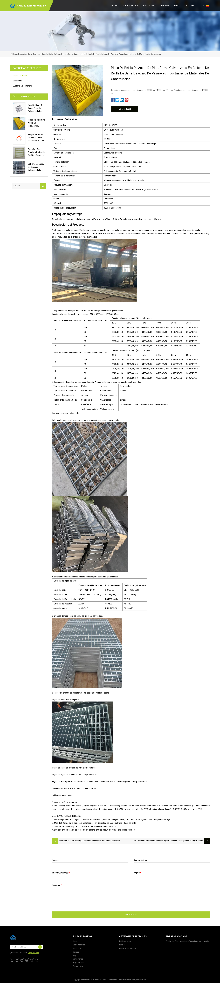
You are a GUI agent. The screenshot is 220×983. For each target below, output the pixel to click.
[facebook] (12, 960)
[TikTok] (37, 960)
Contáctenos (190, 6)
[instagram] (32, 960)
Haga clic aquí (33, 953)
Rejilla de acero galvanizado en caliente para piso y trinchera (93, 841)
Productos (148, 6)
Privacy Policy (78, 966)
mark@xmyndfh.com (139, 980)
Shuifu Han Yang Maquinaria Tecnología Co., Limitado (187, 941)
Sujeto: (137, 873)
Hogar (115, 6)
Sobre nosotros (130, 6)
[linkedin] (17, 960)
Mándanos (126, 109)
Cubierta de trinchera (22, 86)
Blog (176, 6)
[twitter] (22, 960)
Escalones (17, 81)
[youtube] (27, 960)
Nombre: (56, 860)
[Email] (40, 947)
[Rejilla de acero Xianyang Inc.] (23, 938)
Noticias (165, 6)
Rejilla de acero (34, 54)
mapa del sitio (78, 962)
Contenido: (57, 885)
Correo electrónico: (142, 860)
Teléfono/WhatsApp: (61, 873)
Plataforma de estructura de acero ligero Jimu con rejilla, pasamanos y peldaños (164, 841)
